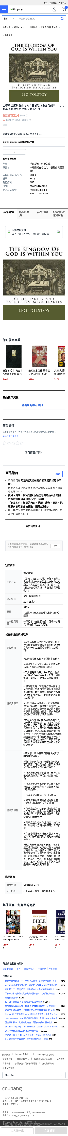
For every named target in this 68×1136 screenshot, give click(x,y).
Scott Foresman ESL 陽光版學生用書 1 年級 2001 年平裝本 (31, 1018)
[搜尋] (62, 18)
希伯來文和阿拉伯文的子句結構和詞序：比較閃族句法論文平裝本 (31, 994)
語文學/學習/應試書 (49, 27)
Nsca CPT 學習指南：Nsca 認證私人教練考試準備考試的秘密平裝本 (32, 1014)
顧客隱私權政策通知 (43, 1059)
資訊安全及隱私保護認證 (26, 1063)
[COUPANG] (12, 1090)
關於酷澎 (6, 1054)
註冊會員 (53, 3)
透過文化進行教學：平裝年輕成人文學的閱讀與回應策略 (30, 1010)
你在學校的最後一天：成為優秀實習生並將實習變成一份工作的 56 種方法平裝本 (32, 981)
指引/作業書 (8, 969)
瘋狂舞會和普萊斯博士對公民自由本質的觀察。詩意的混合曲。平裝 (32, 1006)
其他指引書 (8, 35)
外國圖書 (33, 27)
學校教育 (53, 969)
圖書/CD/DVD (20, 27)
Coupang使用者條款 (45, 1054)
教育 (18, 969)
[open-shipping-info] (33, 134)
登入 (46, 3)
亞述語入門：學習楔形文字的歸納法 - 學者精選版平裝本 (29, 989)
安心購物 (60, 1059)
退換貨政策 (7, 1059)
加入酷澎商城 (48, 1063)
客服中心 (62, 3)
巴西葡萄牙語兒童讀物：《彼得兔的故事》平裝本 (26, 1039)
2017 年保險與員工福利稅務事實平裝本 (22, 1031)
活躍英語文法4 (11, 998)
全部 (6, 19)
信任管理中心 (23, 1059)
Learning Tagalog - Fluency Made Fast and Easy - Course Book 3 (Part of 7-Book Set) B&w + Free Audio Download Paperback (32, 1027)
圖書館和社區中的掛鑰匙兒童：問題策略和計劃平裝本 (29, 1022)
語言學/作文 (29, 969)
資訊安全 (6, 1063)
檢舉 (55, 546)
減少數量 (23, 151)
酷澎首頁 (7, 27)
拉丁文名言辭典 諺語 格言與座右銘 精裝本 (23, 1002)
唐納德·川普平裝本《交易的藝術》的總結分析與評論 (28, 1035)
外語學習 (42, 969)
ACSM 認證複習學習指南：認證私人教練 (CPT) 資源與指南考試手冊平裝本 (32, 985)
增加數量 (5, 151)
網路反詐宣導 (8, 1067)
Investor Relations (23, 1054)
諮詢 (57, 473)
